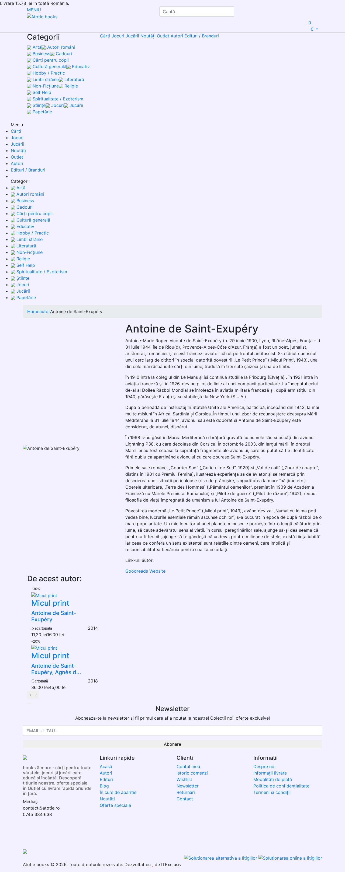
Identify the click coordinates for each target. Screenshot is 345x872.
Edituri (106, 779)
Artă (36, 47)
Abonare (172, 744)
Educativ (80, 66)
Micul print (50, 603)
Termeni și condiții (272, 792)
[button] (29, 703)
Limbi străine (45, 79)
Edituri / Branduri (201, 35)
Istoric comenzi (192, 773)
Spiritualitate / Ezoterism (57, 98)
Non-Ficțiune (45, 86)
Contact (185, 798)
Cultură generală (48, 66)
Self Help (41, 92)
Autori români (60, 47)
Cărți (105, 35)
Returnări (186, 792)
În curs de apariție (118, 792)
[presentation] (30, 695)
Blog (104, 786)
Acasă (106, 766)
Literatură (73, 79)
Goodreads (136, 571)
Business (40, 53)
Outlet (163, 35)
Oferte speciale (115, 805)
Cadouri (63, 53)
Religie (70, 86)
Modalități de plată (272, 779)
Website (157, 571)
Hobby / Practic (48, 73)
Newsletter (188, 786)
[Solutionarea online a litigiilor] (290, 857)
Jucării (75, 105)
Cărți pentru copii (50, 60)
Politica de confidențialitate (281, 786)
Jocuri (57, 105)
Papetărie (41, 111)
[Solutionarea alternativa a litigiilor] (221, 857)
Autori (177, 35)
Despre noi (264, 766)
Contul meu (188, 766)
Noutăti (107, 798)
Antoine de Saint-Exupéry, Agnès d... (56, 669)
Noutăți (148, 35)
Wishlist (184, 779)
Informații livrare (270, 773)
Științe (38, 105)
